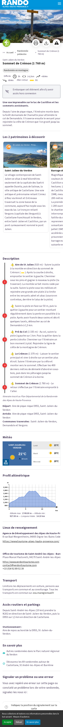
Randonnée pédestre (22, 52)
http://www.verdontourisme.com (21, 500)
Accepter (7, 722)
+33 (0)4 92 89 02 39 (13, 506)
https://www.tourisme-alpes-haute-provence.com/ (31, 479)
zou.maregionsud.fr (43, 531)
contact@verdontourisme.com (20, 503)
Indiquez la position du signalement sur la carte (34, 644)
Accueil (9, 52)
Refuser (19, 722)
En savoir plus (33, 722)
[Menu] (59, 3)
